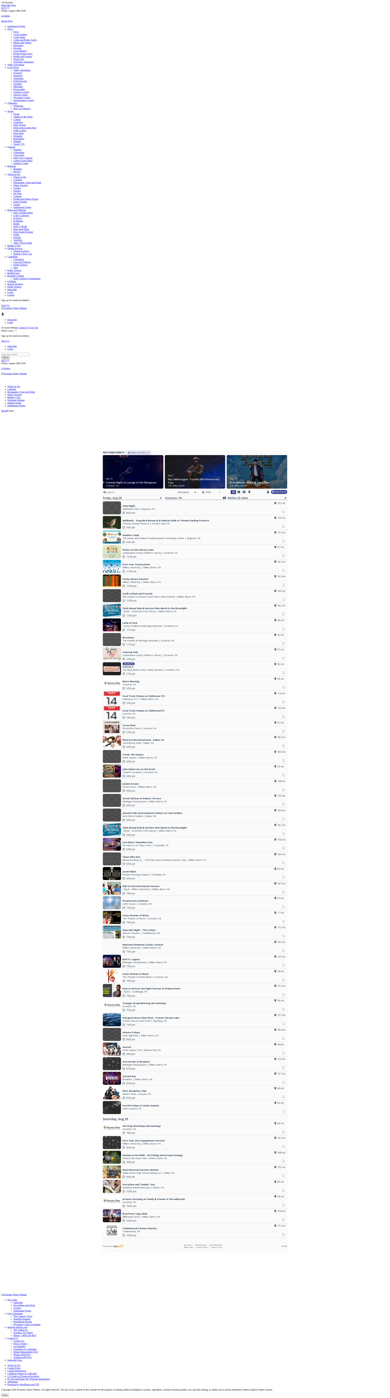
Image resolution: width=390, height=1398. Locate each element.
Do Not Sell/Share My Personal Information (28, 1379)
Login (10, 292)
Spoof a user (7, 330)
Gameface (18, 122)
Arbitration (12, 1381)
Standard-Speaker (21, 1319)
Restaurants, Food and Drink (27, 182)
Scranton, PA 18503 (23, 1332)
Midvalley (18, 86)
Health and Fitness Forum (25, 199)
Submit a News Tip (22, 254)
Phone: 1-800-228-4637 (24, 1335)
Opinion (11, 147)
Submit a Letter (20, 163)
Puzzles (17, 191)
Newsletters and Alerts (24, 1305)
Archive (17, 1308)
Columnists (18, 152)
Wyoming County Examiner (27, 1324)
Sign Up (5, 305)
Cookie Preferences (16, 1371)
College (17, 119)
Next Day (188, 1245)
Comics (17, 188)
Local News (13, 67)
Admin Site (188, 1247)
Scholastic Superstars (23, 62)
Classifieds (12, 256)
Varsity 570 (18, 144)
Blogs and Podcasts (16, 210)
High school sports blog (24, 127)
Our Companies (15, 1313)
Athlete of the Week (23, 116)
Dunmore (18, 75)
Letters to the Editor (22, 160)
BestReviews (13, 273)
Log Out (34, 327)
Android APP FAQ (22, 1357)
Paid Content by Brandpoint (26, 278)
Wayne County (20, 95)
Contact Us (23, 327)
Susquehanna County (23, 100)
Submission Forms (16, 26)
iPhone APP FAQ (21, 1354)
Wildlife (17, 141)
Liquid (16, 204)
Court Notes (19, 37)
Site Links (12, 1300)
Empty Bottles (20, 201)
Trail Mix (17, 240)
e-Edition (11, 281)
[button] (195, 2)
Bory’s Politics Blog (23, 212)
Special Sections (15, 284)
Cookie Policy (14, 1368)
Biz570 (16, 171)
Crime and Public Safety (25, 40)
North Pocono (20, 81)
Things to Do (13, 174)
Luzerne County (21, 92)
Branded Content (15, 276)
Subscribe (12, 289)
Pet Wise (17, 193)
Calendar (17, 180)
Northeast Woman (16, 400)
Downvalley (19, 89)
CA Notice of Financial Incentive (23, 1376)
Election (17, 48)
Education (18, 45)
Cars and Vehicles (22, 262)
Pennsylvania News (22, 53)
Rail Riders (18, 138)
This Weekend (201, 1245)
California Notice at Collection (22, 1373)
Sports (10, 111)
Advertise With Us (139, 452)
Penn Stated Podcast (23, 232)
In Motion (18, 221)
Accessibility (19, 1346)
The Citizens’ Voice (22, 1316)
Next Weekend (216, 1245)
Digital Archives (21, 251)
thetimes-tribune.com (17, 1327)
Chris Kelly (19, 155)
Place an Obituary (22, 108)
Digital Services (15, 248)
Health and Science (22, 56)
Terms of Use (216, 1247)
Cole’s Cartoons (21, 215)
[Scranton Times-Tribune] (14, 308)
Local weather (20, 34)
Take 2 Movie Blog (22, 243)
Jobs (15, 267)
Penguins (17, 136)
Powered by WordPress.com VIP (23, 1384)
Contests (17, 196)
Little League (19, 130)
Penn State (18, 133)
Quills (16, 234)
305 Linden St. (20, 1330)
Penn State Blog (21, 229)
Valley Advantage (15, 64)
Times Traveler (20, 185)
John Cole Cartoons (22, 158)
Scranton (17, 73)
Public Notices (20, 265)
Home (4, 411)
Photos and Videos (22, 42)
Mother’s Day (14, 245)
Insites (16, 223)
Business (11, 166)
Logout (10, 295)
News (10, 29)
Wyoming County (22, 97)
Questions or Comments (25, 1349)
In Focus (17, 218)
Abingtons (18, 78)
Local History (20, 51)
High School (19, 125)
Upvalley (17, 84)
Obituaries (12, 103)
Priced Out (18, 59)
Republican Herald (22, 1321)
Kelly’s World (20, 226)
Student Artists (14, 403)
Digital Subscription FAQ (25, 1352)
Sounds (17, 237)
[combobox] (187, 492)
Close (4, 1395)
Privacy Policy (202, 1247)
